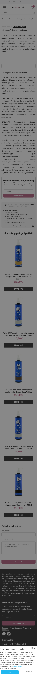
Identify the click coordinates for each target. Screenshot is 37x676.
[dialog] (18, 661)
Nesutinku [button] (28, 672)
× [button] (35, 648)
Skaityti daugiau (17, 666)
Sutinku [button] (9, 672)
